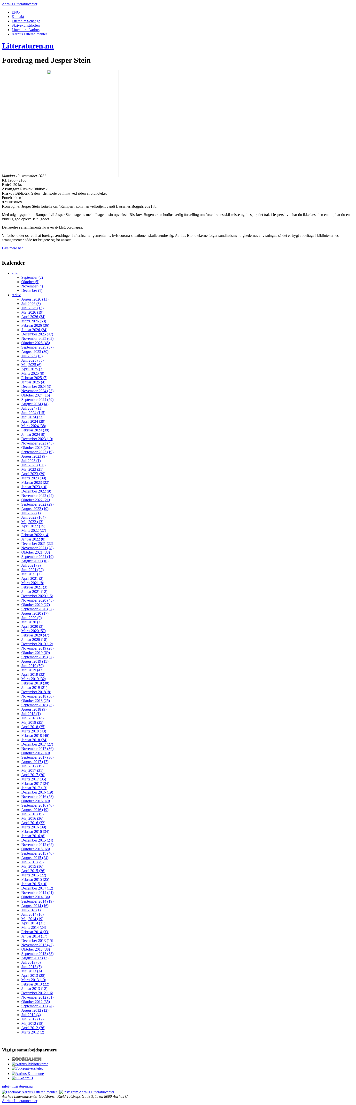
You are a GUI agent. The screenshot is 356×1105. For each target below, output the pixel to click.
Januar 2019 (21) (34, 687)
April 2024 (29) (33, 421)
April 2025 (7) (32, 369)
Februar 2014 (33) (35, 932)
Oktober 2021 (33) (35, 552)
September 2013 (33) (37, 954)
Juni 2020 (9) (31, 618)
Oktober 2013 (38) (35, 949)
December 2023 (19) (37, 439)
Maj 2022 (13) (32, 522)
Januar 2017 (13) (34, 788)
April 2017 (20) (33, 775)
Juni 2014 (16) (32, 914)
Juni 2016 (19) (32, 814)
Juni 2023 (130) (33, 465)
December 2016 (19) (37, 792)
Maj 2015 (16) (32, 866)
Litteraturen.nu (28, 45)
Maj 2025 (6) (31, 365)
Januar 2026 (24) (34, 330)
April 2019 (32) (33, 674)
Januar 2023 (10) (34, 487)
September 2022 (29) (37, 504)
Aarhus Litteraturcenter (19, 4)
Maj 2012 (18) (32, 1023)
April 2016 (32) (33, 823)
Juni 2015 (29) (32, 862)
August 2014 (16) (34, 906)
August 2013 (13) (34, 958)
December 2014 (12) (37, 888)
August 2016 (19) (34, 810)
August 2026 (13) (34, 299)
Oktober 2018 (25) (35, 701)
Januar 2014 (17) (34, 936)
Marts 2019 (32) (33, 679)
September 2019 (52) (37, 657)
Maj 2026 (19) (32, 312)
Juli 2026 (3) (31, 304)
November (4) (32, 286)
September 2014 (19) (37, 901)
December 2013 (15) (37, 940)
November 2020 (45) (37, 600)
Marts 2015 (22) (33, 875)
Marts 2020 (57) (33, 631)
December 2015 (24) (37, 840)
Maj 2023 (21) (32, 469)
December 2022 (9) (36, 491)
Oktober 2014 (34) (35, 897)
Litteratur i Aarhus (25, 30)
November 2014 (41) (37, 892)
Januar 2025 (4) (33, 382)
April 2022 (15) (33, 526)
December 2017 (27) (37, 744)
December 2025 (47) (37, 334)
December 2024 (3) (36, 386)
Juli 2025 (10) (32, 356)
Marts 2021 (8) (32, 583)
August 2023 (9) (33, 456)
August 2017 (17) (34, 762)
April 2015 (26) (33, 871)
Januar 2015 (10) (34, 884)
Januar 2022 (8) (33, 539)
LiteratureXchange (26, 21)
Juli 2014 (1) (31, 910)
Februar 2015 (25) (35, 879)
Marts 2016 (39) (33, 827)
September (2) (32, 277)
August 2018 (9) (33, 709)
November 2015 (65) (37, 845)
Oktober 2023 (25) (35, 447)
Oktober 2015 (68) (35, 849)
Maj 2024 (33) (32, 417)
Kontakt (18, 17)
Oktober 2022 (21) (35, 500)
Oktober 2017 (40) (35, 753)
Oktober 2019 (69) (35, 653)
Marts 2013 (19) (33, 980)
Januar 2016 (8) (33, 836)
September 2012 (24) (37, 1006)
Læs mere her (12, 248)
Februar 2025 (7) (34, 378)
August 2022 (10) (34, 509)
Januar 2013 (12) (34, 988)
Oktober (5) (30, 282)
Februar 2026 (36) (35, 325)
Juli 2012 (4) (31, 1015)
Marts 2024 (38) (33, 426)
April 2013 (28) (33, 975)
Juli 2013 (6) (31, 962)
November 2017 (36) (37, 749)
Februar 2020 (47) (35, 635)
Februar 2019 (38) (35, 683)
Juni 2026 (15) (32, 308)
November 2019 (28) (37, 648)
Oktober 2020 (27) (35, 605)
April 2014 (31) (33, 923)
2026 (15, 273)
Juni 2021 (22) (32, 570)
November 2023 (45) (37, 443)
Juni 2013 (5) (31, 967)
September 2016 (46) (37, 805)
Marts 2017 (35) (33, 779)
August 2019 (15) (34, 661)
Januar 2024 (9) (33, 434)
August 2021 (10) (34, 561)
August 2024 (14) (34, 404)
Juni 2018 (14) (32, 718)
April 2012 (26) (33, 1028)
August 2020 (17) (34, 613)
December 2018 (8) (36, 692)
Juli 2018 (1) (31, 714)
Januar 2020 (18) (34, 639)
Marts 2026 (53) (33, 321)
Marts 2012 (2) (32, 1032)
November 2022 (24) (37, 495)
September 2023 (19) (37, 452)
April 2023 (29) (33, 474)
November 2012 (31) (37, 997)
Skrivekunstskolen (26, 25)
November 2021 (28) (37, 548)
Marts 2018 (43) (33, 731)
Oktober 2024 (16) (35, 395)
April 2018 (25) (33, 727)
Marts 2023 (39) (33, 478)
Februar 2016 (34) (35, 831)
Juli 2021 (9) (31, 565)
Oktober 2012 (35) (35, 1002)
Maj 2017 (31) (32, 770)
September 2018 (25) (37, 705)
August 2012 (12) (34, 1010)
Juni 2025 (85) (32, 360)
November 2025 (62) (37, 338)
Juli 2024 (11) (31, 408)
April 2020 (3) (32, 626)
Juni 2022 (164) (33, 517)
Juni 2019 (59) (32, 666)
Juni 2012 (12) (32, 1019)
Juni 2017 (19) (32, 766)
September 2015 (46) (37, 853)
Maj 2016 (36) (32, 818)
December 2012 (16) (37, 993)
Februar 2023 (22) (35, 482)
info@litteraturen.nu (17, 1086)
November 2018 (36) (37, 696)
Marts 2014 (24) (33, 927)
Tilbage (10, 252)
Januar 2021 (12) (34, 591)
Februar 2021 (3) (34, 587)
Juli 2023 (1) (31, 461)
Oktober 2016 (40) (35, 801)
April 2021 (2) (32, 578)
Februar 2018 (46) (35, 735)
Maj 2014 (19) (32, 919)
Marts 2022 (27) (33, 530)
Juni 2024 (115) (33, 413)
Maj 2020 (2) (31, 622)
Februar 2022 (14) (35, 535)
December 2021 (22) (37, 543)
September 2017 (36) (37, 757)
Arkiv (16, 295)
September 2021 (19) (37, 557)
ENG (16, 12)
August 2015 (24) (34, 858)
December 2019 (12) (37, 644)
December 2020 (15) (37, 596)
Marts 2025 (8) (32, 373)
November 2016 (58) (37, 797)
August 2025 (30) (34, 352)
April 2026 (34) (33, 317)
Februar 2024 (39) (35, 430)
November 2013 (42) (37, 945)
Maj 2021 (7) (31, 574)
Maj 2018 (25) (32, 722)
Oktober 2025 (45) (35, 343)
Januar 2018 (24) (34, 740)
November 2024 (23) (37, 391)
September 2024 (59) (37, 399)
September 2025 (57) (37, 347)
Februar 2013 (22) (35, 984)
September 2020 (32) (37, 609)
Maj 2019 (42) (32, 670)
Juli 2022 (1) (31, 513)
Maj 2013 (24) (32, 971)
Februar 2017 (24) (35, 783)
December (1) (31, 290)
